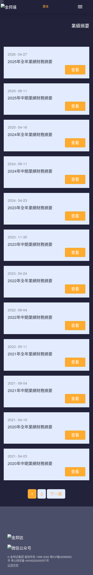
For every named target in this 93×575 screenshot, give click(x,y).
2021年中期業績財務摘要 (30, 390)
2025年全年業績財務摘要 (30, 61)
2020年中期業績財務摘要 (30, 463)
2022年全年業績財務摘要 (30, 280)
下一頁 (56, 494)
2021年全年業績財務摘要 (30, 354)
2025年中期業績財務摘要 (30, 98)
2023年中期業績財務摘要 (30, 244)
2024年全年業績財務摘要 (30, 134)
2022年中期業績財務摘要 (30, 317)
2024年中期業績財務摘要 (30, 171)
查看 (75, 69)
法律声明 (12, 565)
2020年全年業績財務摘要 (30, 427)
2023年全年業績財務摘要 (30, 207)
